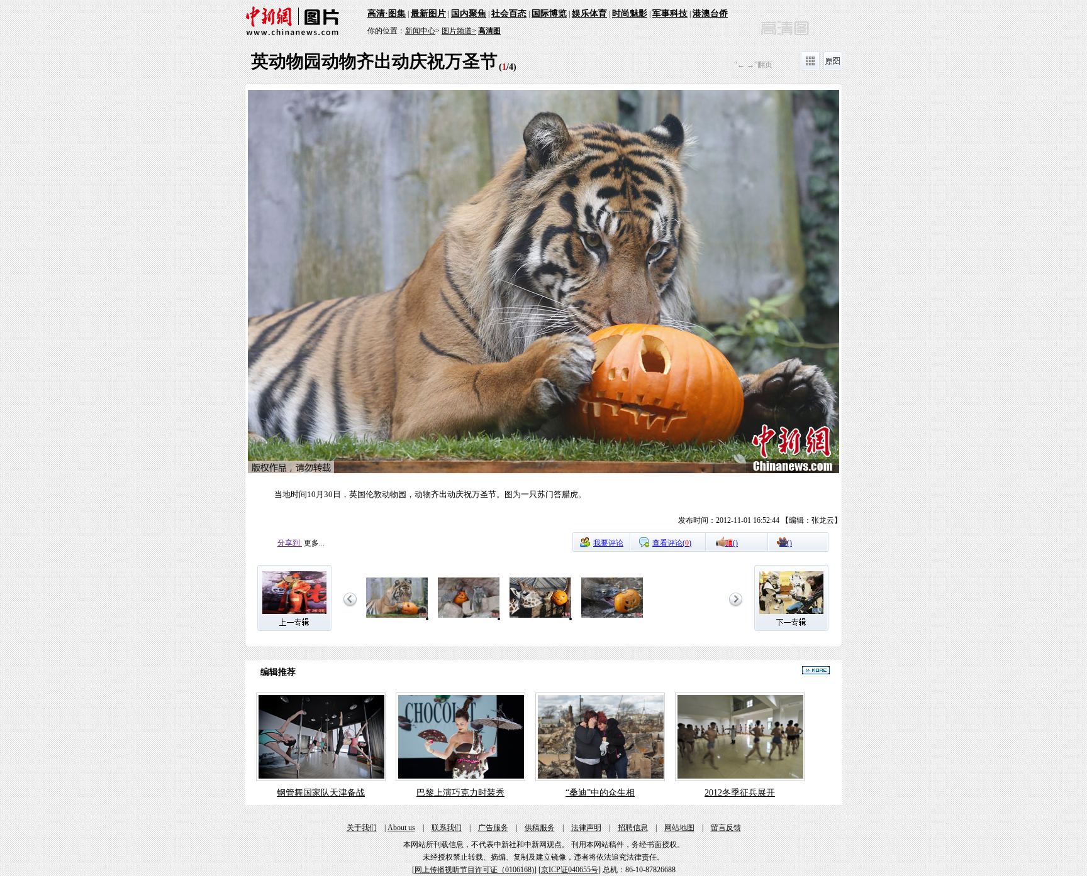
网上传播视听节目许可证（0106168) (474, 869)
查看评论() (671, 543)
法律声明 (586, 827)
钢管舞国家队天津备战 (321, 792)
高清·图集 (386, 13)
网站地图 (679, 827)
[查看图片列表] (810, 67)
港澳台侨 (710, 13)
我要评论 (608, 543)
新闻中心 (420, 30)
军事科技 (670, 13)
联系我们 (447, 827)
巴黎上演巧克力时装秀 (460, 792)
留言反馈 (726, 827)
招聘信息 (633, 827)
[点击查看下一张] (693, 310)
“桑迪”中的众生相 (600, 792)
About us (401, 827)
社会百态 (509, 13)
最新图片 (428, 13)
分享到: (289, 543)
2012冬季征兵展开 (740, 792)
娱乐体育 (589, 13)
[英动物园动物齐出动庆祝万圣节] (397, 618)
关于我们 (362, 827)
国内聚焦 (468, 13)
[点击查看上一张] (394, 310)
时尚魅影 (629, 13)
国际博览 (549, 13)
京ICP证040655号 (569, 869)
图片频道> (459, 30)
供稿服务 (540, 827)
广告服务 (493, 827)
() (731, 543)
